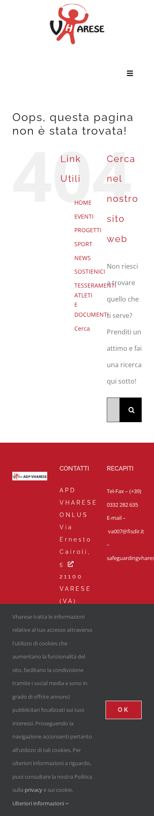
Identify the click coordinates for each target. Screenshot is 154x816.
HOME (83, 202)
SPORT (83, 244)
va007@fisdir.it (126, 531)
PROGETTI (87, 230)
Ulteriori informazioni (38, 803)
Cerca (82, 328)
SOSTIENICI (89, 271)
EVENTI (84, 216)
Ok (123, 709)
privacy (33, 789)
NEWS (82, 258)
